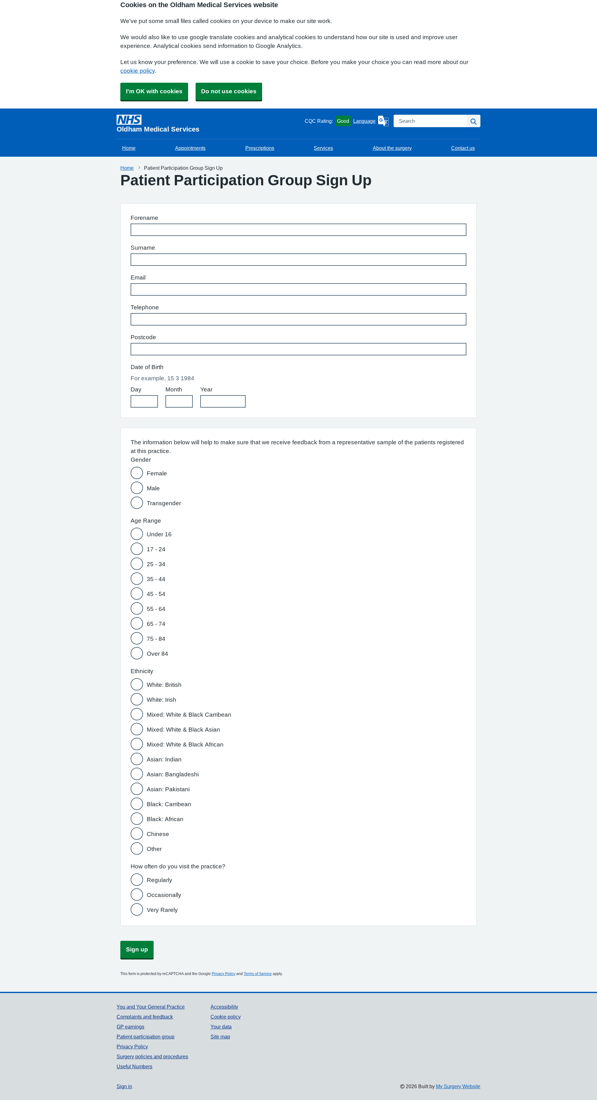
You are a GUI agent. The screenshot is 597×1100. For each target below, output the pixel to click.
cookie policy (137, 71)
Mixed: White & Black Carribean (189, 715)
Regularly (159, 880)
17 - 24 (156, 549)
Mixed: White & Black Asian (183, 730)
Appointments (190, 148)
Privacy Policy (223, 974)
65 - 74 (156, 624)
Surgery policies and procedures (152, 1056)
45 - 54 (156, 594)
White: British (164, 685)
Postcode (143, 337)
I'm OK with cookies (154, 91)
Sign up (137, 949)
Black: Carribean (169, 804)
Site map (220, 1036)
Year (206, 389)
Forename (144, 218)
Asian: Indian (164, 759)
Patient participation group (145, 1036)
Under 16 (159, 534)
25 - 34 (156, 564)
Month (173, 389)
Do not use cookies (229, 91)
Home (129, 148)
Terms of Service (258, 974)
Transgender (164, 503)
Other (154, 849)
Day (136, 389)
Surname (143, 248)
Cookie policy (226, 1016)
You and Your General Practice (151, 1006)
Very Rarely (162, 910)
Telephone (145, 307)
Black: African (165, 819)
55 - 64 (156, 609)
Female (157, 473)
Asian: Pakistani (168, 789)
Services (323, 148)
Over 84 (157, 654)
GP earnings (130, 1026)
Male (153, 488)
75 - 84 (156, 639)
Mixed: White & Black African (185, 744)
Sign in (124, 1086)
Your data (221, 1026)
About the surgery (392, 148)
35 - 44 (156, 579)
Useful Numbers (134, 1066)
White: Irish (161, 700)
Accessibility (224, 1006)
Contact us (463, 148)
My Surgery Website (458, 1086)
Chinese (158, 834)
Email (138, 277)
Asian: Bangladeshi (173, 774)
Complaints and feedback (145, 1016)
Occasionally (164, 895)
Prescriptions (259, 148)
